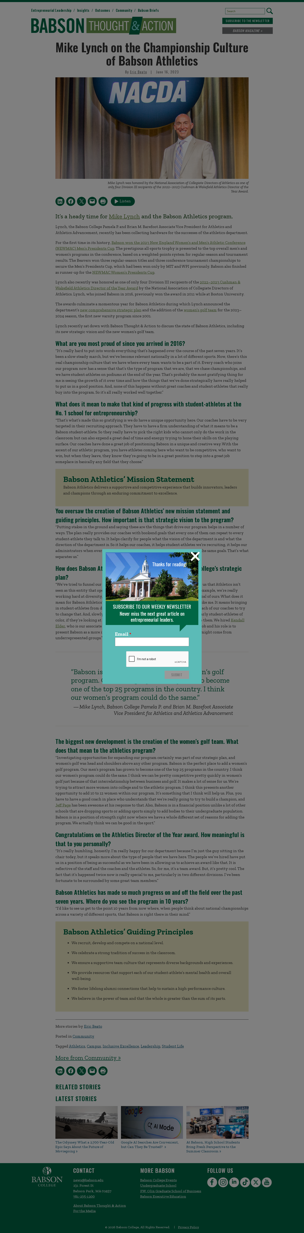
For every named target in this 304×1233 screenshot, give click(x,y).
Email (121, 634)
